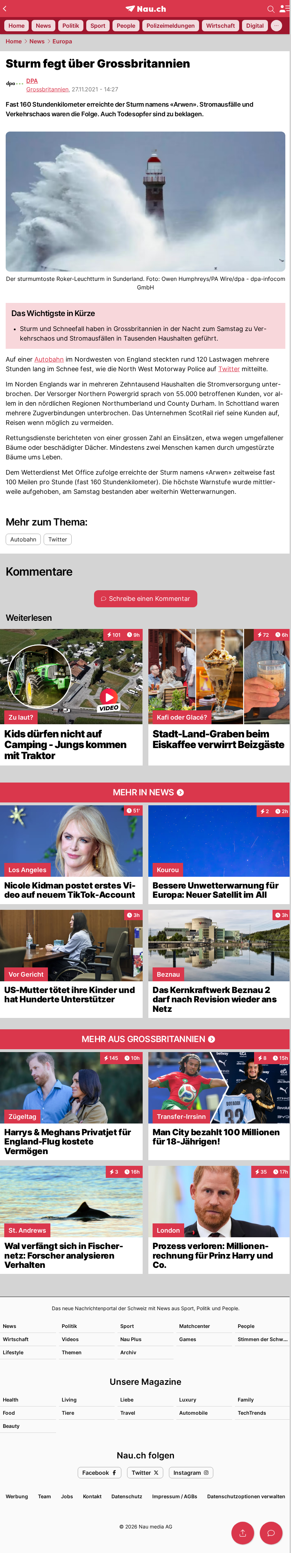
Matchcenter (194, 1326)
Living (69, 1400)
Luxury (187, 1400)
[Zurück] (4, 8)
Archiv (128, 1352)
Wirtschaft (15, 1339)
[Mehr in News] (145, 792)
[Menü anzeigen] (285, 9)
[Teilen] (242, 1533)
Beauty (11, 1426)
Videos (70, 1339)
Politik (69, 1326)
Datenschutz (126, 1496)
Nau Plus (131, 1339)
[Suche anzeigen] (271, 8)
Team (44, 1496)
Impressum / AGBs (174, 1496)
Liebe (126, 1400)
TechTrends (252, 1413)
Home (14, 41)
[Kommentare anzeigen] (271, 1533)
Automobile (193, 1413)
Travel (127, 1413)
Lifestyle (13, 1352)
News (37, 41)
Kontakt (92, 1496)
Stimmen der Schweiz (264, 1339)
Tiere (68, 1413)
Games (187, 1339)
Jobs (67, 1496)
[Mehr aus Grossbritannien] (145, 1039)
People (246, 1326)
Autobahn (49, 359)
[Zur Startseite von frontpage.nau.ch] (146, 8)
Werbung (17, 1496)
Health (10, 1400)
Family (246, 1400)
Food (9, 1413)
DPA (32, 80)
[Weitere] (276, 25)
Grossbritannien (47, 89)
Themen (72, 1352)
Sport (127, 1326)
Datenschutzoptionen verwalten (246, 1496)
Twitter (229, 369)
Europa (62, 41)
